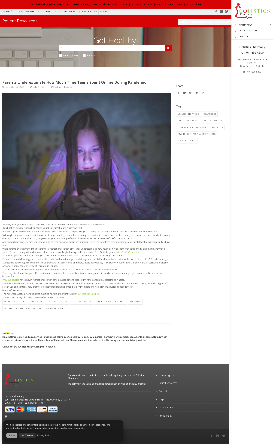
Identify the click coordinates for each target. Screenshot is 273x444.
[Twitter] (226, 11)
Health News (70, 55)
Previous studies (10, 279)
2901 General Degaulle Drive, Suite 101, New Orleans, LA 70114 (65, 4)
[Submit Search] (168, 48)
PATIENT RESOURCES (248, 30)
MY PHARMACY (245, 24)
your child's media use (87, 293)
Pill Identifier (27, 11)
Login (106, 11)
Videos (91, 55)
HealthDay (28, 346)
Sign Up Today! (89, 11)
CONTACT (243, 36)
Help (161, 399)
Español (10, 11)
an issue (112, 259)
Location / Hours (66, 11)
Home (183, 21)
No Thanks (27, 435)
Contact (162, 391)
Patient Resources (200, 21)
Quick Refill (45, 11)
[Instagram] (221, 11)
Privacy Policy (165, 415)
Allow (12, 435)
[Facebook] (216, 11)
